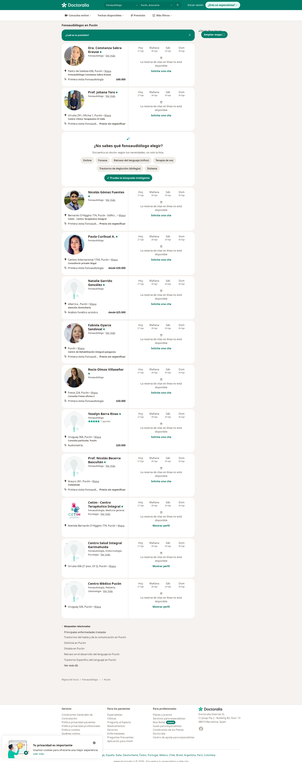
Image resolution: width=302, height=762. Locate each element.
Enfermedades (116, 733)
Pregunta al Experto (119, 722)
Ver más (110, 55)
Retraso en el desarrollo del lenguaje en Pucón (92, 654)
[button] (189, 35)
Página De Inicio (70, 679)
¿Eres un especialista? (221, 5)
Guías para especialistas (167, 726)
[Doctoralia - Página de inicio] (81, 4)
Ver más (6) (71, 665)
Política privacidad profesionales (81, 726)
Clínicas (111, 718)
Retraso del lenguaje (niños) (131, 160)
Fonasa (102, 160)
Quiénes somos (71, 733)
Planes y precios (162, 714)
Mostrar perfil (161, 525)
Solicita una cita (161, 71)
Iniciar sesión (195, 5)
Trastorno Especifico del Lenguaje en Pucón (90, 660)
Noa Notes (163, 722)
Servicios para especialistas (169, 718)
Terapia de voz (164, 160)
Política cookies (71, 730)
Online (87, 160)
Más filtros (163, 15)
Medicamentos (116, 726)
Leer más (38, 754)
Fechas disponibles (109, 15)
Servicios (112, 730)
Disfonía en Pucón (75, 643)
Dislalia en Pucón (74, 648)
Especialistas (114, 714)
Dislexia (152, 168)
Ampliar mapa (213, 34)
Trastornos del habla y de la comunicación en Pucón (95, 637)
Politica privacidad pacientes (78, 722)
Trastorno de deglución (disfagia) (120, 168)
